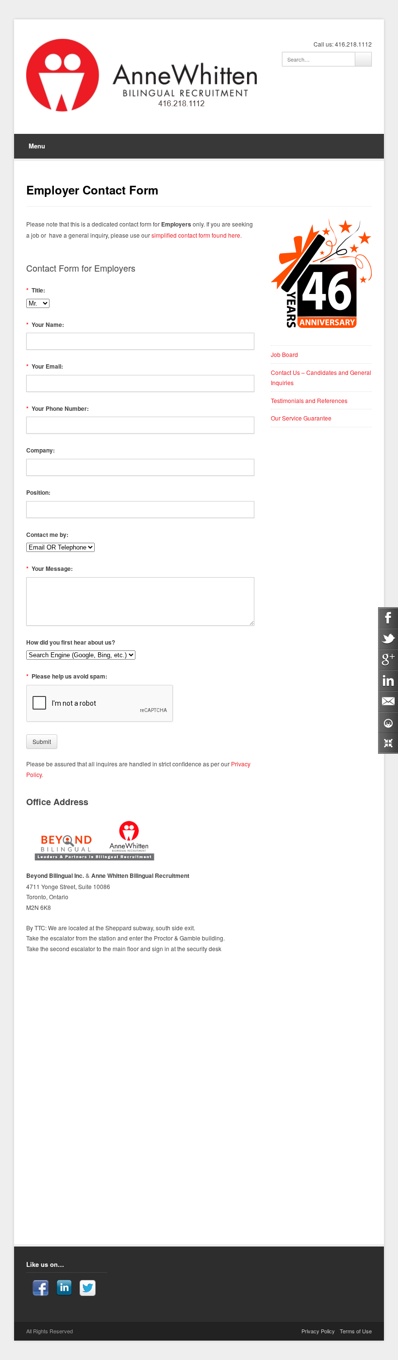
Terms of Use (356, 1331)
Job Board (284, 354)
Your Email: (45, 366)
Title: (36, 290)
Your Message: (49, 568)
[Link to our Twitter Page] (88, 1289)
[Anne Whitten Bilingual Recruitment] (141, 75)
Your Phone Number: (57, 408)
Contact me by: (47, 534)
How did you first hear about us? (70, 642)
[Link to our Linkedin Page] (64, 1289)
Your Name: (45, 324)
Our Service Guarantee (301, 418)
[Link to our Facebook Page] (41, 1289)
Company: (40, 450)
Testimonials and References (309, 400)
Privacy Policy (318, 1331)
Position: (38, 492)
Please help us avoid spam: (67, 676)
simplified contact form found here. (196, 235)
